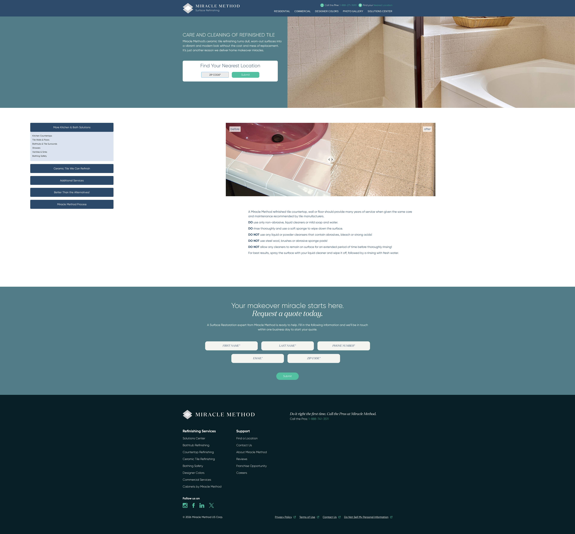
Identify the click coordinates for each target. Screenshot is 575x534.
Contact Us (244, 445)
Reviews (241, 459)
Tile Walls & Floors (40, 140)
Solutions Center (194, 438)
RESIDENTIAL (282, 11)
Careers (241, 473)
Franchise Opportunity (251, 466)
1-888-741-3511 (318, 419)
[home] (211, 8)
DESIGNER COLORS (327, 11)
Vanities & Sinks (39, 152)
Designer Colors (193, 473)
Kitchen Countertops (42, 136)
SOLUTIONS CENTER (380, 11)
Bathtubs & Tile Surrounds (44, 144)
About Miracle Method (251, 452)
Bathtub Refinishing (196, 445)
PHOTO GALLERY (353, 11)
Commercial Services (197, 479)
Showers (36, 148)
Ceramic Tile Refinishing (199, 459)
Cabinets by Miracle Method (202, 486)
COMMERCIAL (302, 11)
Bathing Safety (39, 156)
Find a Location (247, 438)
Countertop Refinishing (198, 452)
